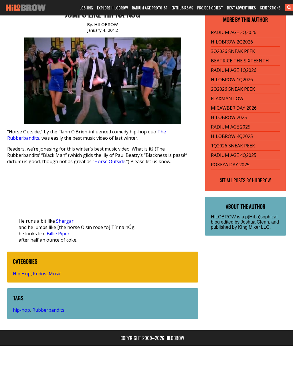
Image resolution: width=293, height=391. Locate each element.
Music (55, 273)
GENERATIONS (270, 8)
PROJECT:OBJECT (210, 8)
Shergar (65, 221)
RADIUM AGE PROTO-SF (149, 8)
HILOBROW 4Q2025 (232, 136)
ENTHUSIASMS (182, 8)
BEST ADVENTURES (241, 8)
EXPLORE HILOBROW (112, 8)
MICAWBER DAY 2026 (234, 108)
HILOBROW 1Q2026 (232, 79)
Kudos (39, 273)
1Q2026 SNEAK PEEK (233, 146)
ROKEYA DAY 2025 (230, 164)
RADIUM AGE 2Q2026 (233, 32)
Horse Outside (109, 161)
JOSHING (86, 8)
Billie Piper (58, 233)
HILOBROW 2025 (229, 117)
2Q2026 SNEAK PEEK (233, 89)
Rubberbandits (48, 310)
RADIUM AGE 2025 (230, 127)
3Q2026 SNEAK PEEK (233, 51)
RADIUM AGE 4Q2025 (233, 155)
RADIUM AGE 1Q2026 (233, 70)
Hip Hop (22, 273)
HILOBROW (261, 180)
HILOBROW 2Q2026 (232, 42)
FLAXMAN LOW (227, 98)
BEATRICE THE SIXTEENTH (240, 61)
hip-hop (21, 310)
